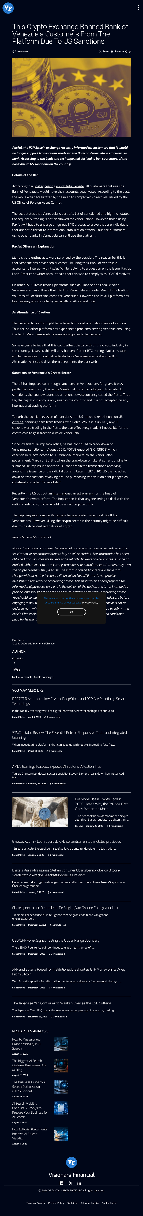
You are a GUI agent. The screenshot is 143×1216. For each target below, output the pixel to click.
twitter (40, 274)
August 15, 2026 (20, 1054)
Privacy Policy (90, 602)
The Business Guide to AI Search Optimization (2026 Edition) (29, 1086)
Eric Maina (17, 658)
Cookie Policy (109, 1203)
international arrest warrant (73, 493)
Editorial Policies (90, 1203)
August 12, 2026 (20, 1075)
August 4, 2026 (19, 1143)
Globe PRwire (18, 717)
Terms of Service (36, 1203)
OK (71, 612)
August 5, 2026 (19, 1122)
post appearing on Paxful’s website (59, 186)
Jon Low (79, 826)
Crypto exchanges (43, 677)
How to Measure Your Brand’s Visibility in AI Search (27, 1044)
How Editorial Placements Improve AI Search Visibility (29, 1133)
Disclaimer (72, 1203)
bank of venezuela (22, 677)
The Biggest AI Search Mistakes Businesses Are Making (29, 1065)
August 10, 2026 (20, 1096)
